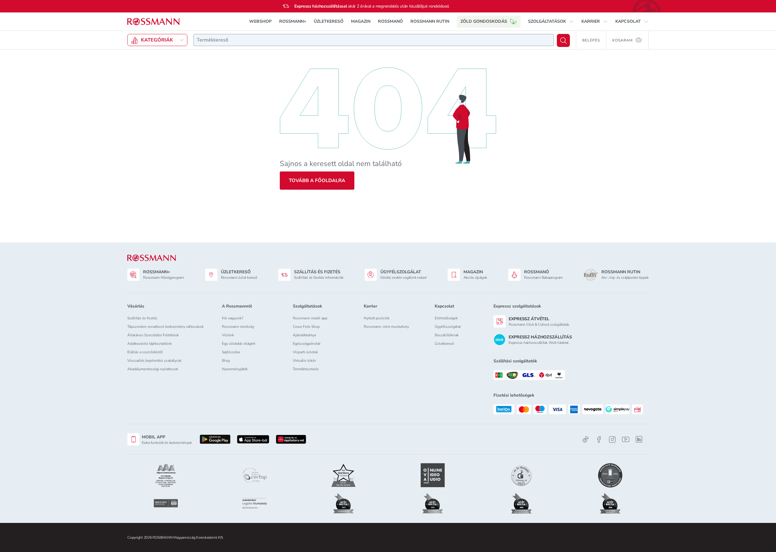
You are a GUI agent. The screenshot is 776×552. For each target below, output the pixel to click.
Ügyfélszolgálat (448, 326)
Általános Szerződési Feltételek (153, 335)
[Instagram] (612, 439)
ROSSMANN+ (292, 21)
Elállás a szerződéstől (145, 352)
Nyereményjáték (235, 369)
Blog (226, 360)
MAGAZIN (360, 21)
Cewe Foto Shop (306, 326)
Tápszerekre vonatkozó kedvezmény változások (165, 326)
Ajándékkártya (304, 335)
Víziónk (228, 335)
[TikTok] (585, 439)
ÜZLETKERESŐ (328, 21)
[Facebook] (599, 439)
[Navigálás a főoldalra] (153, 21)
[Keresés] (563, 40)
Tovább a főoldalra (317, 180)
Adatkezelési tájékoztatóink (149, 343)
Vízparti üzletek (305, 352)
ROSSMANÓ (390, 21)
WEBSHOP (260, 21)
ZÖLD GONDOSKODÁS (483, 21)
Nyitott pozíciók (377, 318)
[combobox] (373, 40)
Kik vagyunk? (232, 318)
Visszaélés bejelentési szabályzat (154, 360)
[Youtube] (625, 439)
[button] (551, 21)
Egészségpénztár (306, 343)
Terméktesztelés (306, 369)
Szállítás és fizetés (142, 318)
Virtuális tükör (304, 360)
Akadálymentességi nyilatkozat (152, 369)
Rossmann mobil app (310, 318)
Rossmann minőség (238, 326)
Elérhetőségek (446, 318)
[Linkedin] (639, 439)
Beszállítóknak (447, 335)
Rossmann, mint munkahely (386, 326)
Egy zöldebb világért (238, 343)
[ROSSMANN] (151, 257)
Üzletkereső (444, 343)
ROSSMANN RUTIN (429, 21)
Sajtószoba (231, 352)
